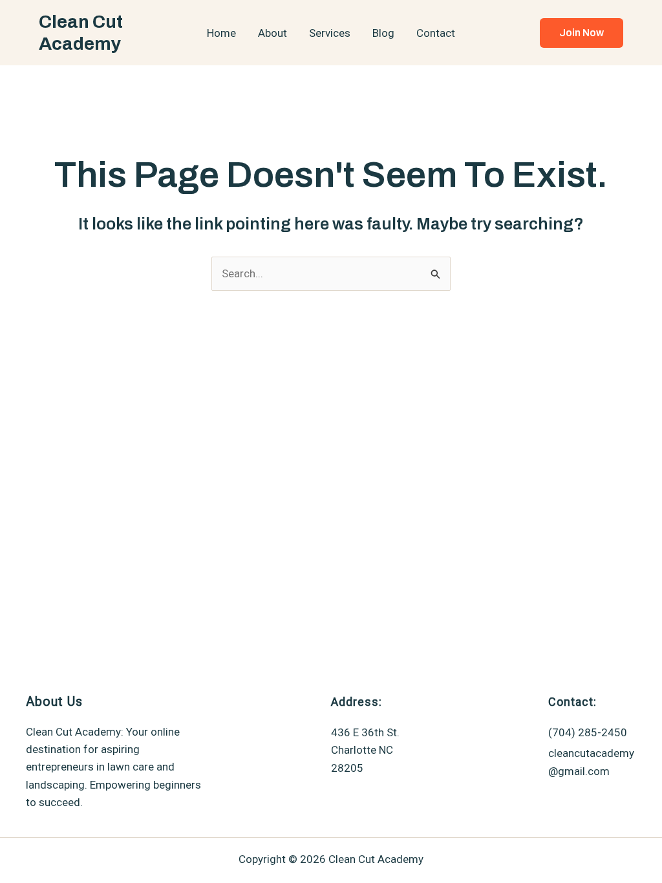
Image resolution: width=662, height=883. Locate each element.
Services (329, 33)
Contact (435, 33)
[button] (581, 33)
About (272, 33)
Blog (383, 33)
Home (221, 33)
